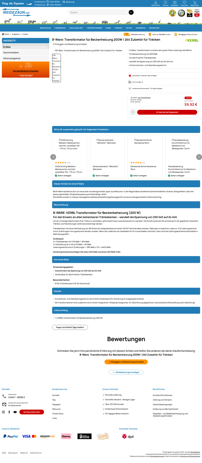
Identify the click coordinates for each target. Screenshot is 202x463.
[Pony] (20, 21)
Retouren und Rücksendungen (190, 456)
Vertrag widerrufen (31, 412)
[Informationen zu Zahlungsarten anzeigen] (57, 436)
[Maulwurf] (169, 21)
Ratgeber (56, 404)
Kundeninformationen (162, 395)
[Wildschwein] (104, 21)
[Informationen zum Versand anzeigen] (128, 436)
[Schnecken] (187, 21)
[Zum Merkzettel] (132, 112)
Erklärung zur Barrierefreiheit (165, 409)
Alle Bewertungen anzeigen (127, 372)
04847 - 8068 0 (16, 397)
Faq (54, 399)
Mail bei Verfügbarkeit (168, 112)
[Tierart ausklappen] (123, 28)
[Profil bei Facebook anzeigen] (9, 412)
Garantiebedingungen (162, 404)
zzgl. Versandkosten (144, 98)
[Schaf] (44, 21)
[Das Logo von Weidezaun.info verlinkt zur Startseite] (35, 12)
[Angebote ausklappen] (147, 28)
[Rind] (32, 21)
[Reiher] (160, 21)
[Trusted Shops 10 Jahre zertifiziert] (189, 13)
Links (54, 418)
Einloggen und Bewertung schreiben (71, 44)
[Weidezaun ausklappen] (52, 28)
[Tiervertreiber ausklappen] (103, 28)
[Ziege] (55, 21)
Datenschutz (36, 453)
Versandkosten (195, 452)
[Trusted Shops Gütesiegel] (181, 13)
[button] (88, 50)
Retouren (56, 409)
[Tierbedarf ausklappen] (67, 28)
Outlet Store (57, 413)
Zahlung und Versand (162, 399)
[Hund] (75, 21)
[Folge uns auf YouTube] (15, 412)
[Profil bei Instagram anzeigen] (3, 412)
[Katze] (85, 21)
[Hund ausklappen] (112, 28)
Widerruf (24, 453)
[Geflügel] (65, 21)
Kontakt (55, 395)
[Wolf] (117, 21)
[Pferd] (8, 21)
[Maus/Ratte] (179, 21)
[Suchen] (131, 12)
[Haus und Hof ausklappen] (84, 28)
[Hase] (94, 21)
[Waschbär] (139, 21)
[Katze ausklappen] (133, 28)
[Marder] (150, 21)
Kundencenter (14, 405)
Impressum (13, 453)
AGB (4, 453)
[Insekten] (196, 21)
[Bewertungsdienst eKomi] (172, 13)
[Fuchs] (128, 21)
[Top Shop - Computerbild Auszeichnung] (197, 13)
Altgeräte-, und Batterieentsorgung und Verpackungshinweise (170, 414)
